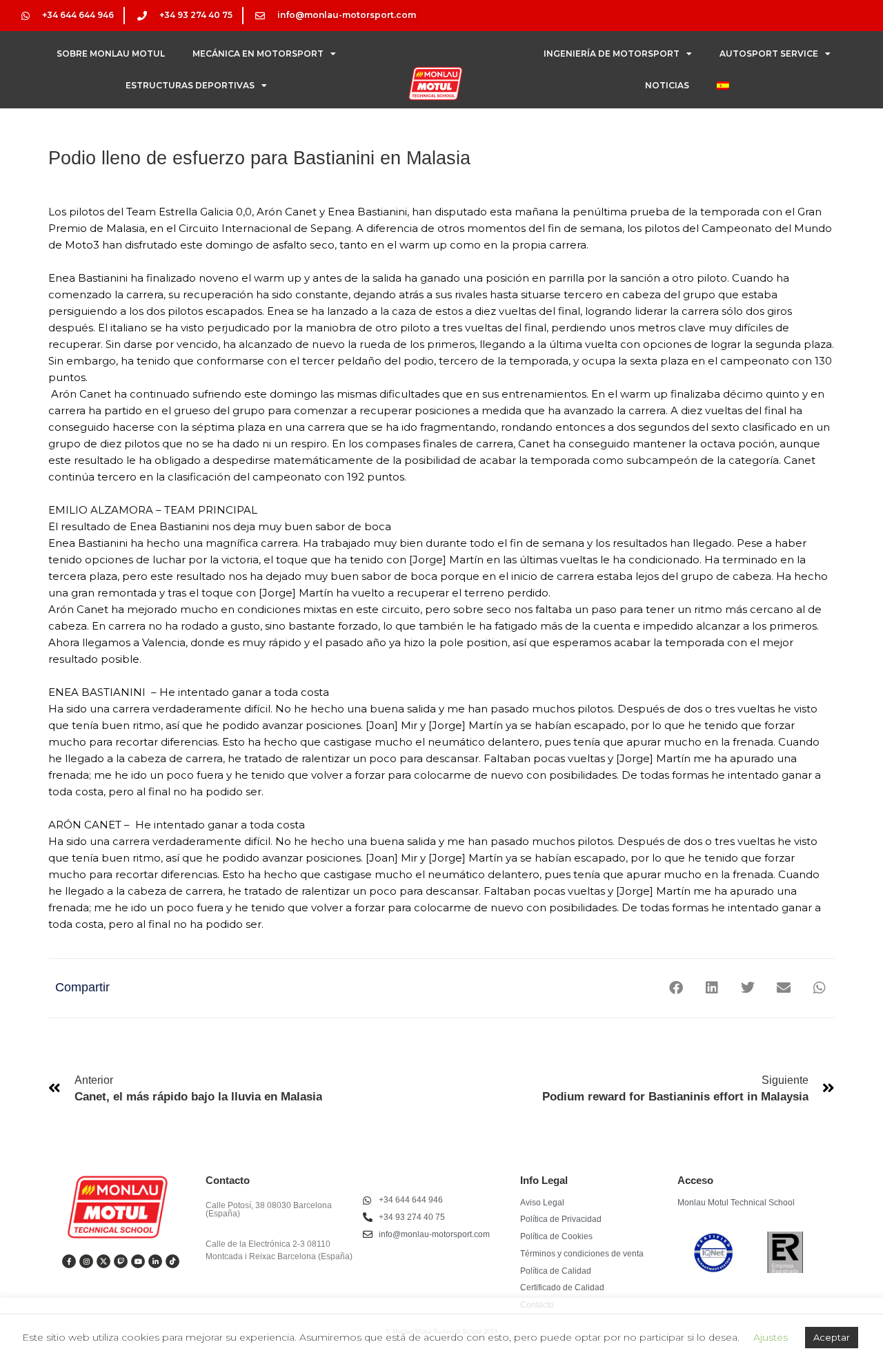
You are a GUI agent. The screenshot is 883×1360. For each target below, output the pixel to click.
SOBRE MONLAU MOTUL (111, 53)
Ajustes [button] (770, 1337)
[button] (675, 988)
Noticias (667, 85)
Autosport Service (769, 53)
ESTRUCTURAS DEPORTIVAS (190, 85)
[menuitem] (723, 85)
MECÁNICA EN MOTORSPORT (258, 53)
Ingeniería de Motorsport (611, 53)
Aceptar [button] (831, 1337)
